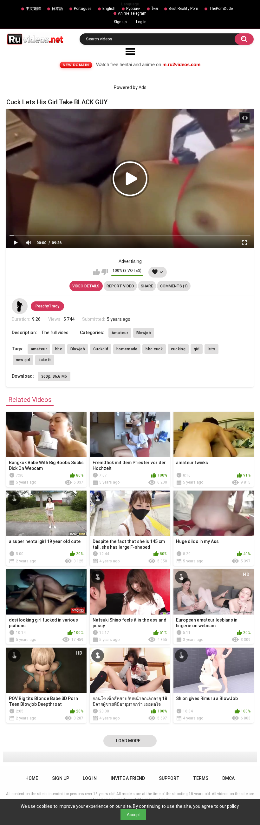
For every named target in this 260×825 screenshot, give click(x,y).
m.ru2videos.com (181, 64)
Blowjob (143, 333)
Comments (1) (174, 286)
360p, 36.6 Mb (54, 376)
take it (44, 360)
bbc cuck (154, 349)
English (108, 8)
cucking (178, 349)
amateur (39, 349)
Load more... (130, 740)
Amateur (120, 333)
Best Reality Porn (183, 8)
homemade (126, 349)
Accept (133, 814)
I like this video (96, 272)
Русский (133, 8)
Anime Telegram (132, 13)
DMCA (228, 778)
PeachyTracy (47, 306)
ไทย (154, 8)
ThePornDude (221, 8)
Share (147, 286)
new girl (23, 360)
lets (211, 349)
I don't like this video (104, 272)
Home (31, 778)
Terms (200, 778)
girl (196, 349)
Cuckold (100, 349)
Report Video (120, 286)
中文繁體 (33, 8)
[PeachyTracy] (20, 306)
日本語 (57, 8)
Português (83, 8)
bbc (58, 349)
